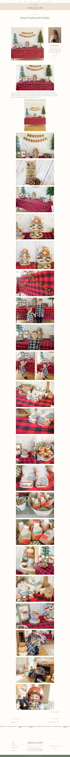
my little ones (35, 14)
